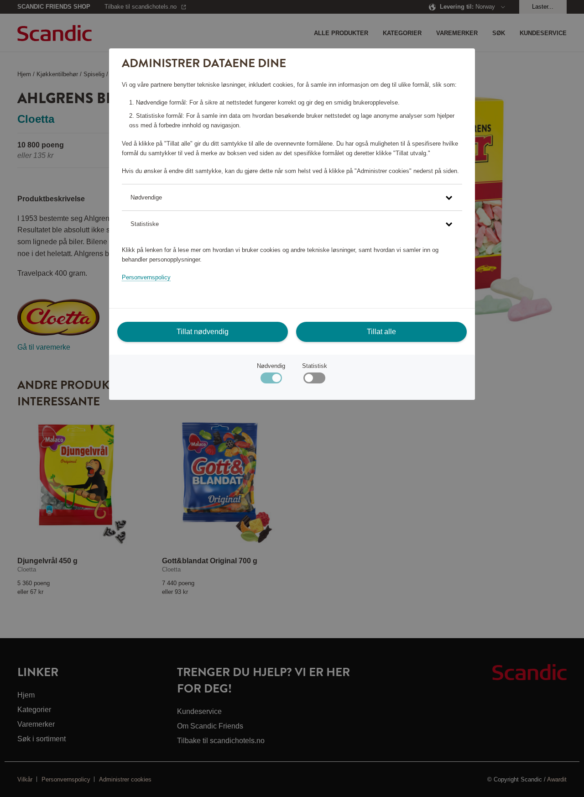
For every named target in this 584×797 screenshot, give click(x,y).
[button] (292, 197)
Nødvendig (271, 366)
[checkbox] (314, 380)
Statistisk (314, 366)
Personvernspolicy (146, 277)
